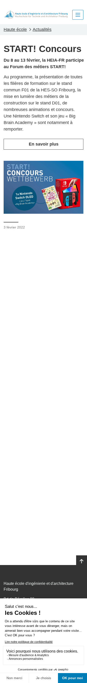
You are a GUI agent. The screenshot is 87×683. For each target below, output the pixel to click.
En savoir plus (43, 144)
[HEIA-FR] (36, 15)
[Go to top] (81, 561)
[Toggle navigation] (77, 15)
